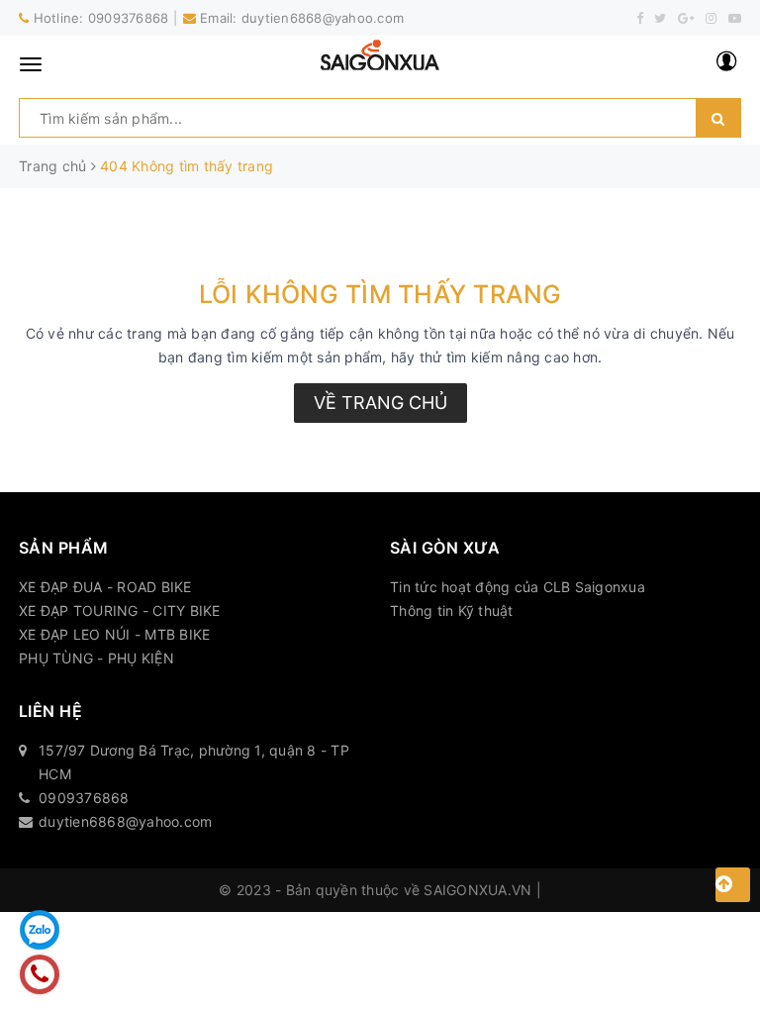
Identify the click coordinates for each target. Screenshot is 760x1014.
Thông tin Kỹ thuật (452, 610)
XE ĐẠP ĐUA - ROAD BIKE (105, 586)
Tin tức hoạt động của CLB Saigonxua (517, 586)
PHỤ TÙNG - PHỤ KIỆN (96, 658)
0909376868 (128, 18)
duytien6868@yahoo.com (322, 18)
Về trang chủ (380, 402)
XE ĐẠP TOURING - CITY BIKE (120, 610)
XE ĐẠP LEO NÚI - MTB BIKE (114, 634)
